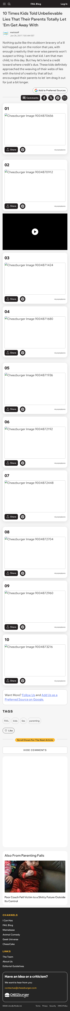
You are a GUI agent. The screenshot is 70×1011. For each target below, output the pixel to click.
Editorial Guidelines (13, 966)
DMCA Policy (62, 1006)
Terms (38, 1006)
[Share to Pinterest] (58, 98)
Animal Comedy (11, 934)
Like (10, 730)
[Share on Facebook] (44, 98)
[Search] (9, 4)
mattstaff (14, 32)
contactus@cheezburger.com (21, 987)
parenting (34, 720)
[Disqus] (35, 803)
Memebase (9, 929)
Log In (64, 3)
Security (52, 1006)
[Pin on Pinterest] (22, 149)
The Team (8, 956)
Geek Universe (10, 939)
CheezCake (9, 944)
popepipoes (60, 150)
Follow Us (28, 695)
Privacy (45, 1006)
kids (15, 720)
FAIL (6, 720)
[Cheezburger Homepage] (35, 996)
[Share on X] (51, 98)
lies (23, 720)
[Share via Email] (64, 98)
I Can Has (8, 920)
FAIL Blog (36, 3)
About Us (8, 961)
